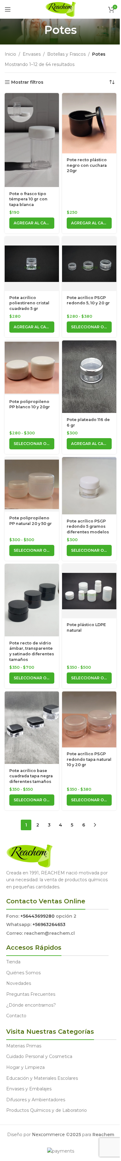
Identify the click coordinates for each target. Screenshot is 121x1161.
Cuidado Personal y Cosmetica (39, 1056)
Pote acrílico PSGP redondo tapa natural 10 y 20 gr (89, 759)
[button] (31, 223)
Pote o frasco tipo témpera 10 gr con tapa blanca (28, 199)
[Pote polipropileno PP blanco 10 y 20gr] (32, 367)
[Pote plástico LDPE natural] (89, 591)
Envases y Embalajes (29, 1089)
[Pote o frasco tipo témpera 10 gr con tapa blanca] (32, 140)
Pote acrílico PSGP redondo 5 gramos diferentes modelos (88, 526)
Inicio (10, 54)
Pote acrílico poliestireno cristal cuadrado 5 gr (29, 303)
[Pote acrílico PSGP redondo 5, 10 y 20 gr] (89, 264)
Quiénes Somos (23, 973)
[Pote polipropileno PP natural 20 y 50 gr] (32, 484)
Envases (32, 54)
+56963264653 (49, 924)
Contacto (16, 1015)
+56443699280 (37, 916)
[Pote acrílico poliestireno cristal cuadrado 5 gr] (32, 264)
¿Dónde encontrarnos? (31, 1005)
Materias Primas (23, 1046)
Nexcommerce (48, 1134)
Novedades (18, 983)
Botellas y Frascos (66, 54)
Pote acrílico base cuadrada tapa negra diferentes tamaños (31, 776)
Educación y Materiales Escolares (42, 1078)
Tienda (13, 962)
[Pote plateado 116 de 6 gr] (89, 376)
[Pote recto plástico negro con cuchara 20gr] (89, 123)
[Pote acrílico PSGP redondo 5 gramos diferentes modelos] (89, 485)
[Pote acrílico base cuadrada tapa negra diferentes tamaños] (32, 727)
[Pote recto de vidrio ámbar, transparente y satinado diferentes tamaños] (32, 600)
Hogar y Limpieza (25, 1067)
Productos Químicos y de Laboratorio (46, 1110)
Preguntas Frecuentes (30, 994)
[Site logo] (60, 9)
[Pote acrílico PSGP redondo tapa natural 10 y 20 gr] (89, 719)
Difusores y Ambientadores (35, 1099)
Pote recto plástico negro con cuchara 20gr (87, 165)
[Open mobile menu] (8, 9)
